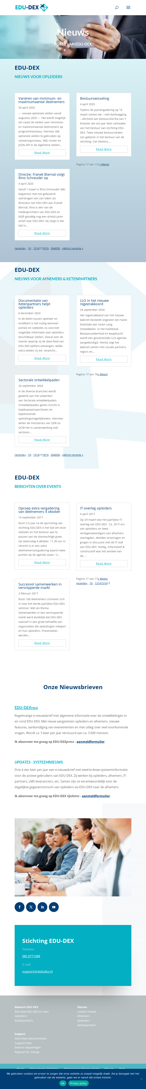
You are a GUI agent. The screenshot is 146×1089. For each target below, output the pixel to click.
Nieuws (82, 1007)
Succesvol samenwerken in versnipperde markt (40, 586)
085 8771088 (31, 956)
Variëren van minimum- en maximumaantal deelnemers (41, 100)
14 (99, 583)
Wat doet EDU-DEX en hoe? (32, 1011)
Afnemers (83, 1016)
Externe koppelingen (28, 1047)
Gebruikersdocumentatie (30, 1038)
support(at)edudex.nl (37, 971)
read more (42, 152)
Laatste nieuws (86, 1011)
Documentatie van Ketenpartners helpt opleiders (34, 304)
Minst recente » (73, 248)
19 (46, 248)
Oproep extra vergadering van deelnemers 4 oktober (39, 510)
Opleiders (21, 1016)
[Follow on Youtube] (54, 907)
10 (29, 248)
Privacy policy (78, 1083)
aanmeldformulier (91, 742)
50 (58, 248)
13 (96, 583)
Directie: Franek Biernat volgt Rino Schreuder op (41, 176)
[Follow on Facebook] (20, 907)
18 (43, 248)
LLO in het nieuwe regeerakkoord (94, 302)
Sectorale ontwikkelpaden (39, 380)
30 (52, 248)
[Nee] (141, 1079)
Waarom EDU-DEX (26, 1007)
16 (37, 248)
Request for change (27, 1052)
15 (34, 248)
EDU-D (26, 707)
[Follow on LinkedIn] (42, 907)
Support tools (23, 1043)
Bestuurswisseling (94, 98)
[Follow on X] (31, 907)
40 (55, 248)
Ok (63, 1083)
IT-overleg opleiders (96, 508)
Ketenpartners (24, 1020)
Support (20, 1034)
